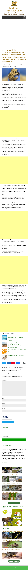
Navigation (7, 17)
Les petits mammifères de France (10, 492)
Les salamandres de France (8, 466)
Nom (3, 398)
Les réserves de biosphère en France (10, 474)
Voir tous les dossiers (14, 503)
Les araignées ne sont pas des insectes (11, 540)
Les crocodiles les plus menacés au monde (12, 483)
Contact (22, 567)
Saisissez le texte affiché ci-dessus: (15, 416)
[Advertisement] (14, 33)
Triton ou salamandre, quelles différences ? (12, 531)
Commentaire (4, 380)
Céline (5, 64)
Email (3, 403)
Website (3, 408)
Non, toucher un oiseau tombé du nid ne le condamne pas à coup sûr (12, 550)
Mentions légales (16, 567)
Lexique (5, 567)
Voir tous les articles (14, 561)
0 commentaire (13, 66)
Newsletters (10, 567)
